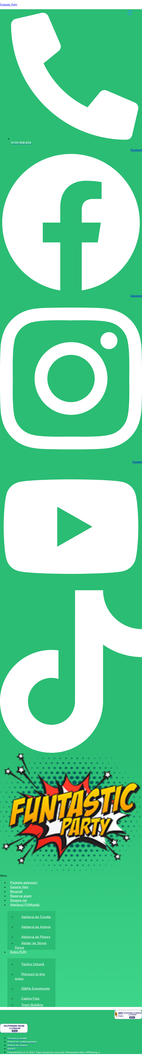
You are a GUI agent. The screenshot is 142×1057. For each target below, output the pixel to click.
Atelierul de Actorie (36, 927)
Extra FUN (18, 952)
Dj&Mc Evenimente (35, 988)
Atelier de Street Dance (30, 945)
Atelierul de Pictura (35, 937)
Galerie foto (19, 887)
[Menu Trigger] (130, 12)
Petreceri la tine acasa (30, 976)
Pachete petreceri (23, 882)
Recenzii (16, 891)
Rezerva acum (21, 896)
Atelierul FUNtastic (25, 905)
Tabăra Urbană (32, 964)
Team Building (32, 1005)
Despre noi (18, 900)
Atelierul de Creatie (36, 917)
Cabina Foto (30, 998)
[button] (71, 875)
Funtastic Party (8, 4)
